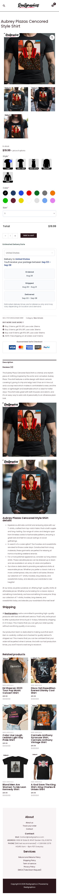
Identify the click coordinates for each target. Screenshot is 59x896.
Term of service (29, 863)
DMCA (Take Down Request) (29, 870)
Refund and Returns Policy (29, 857)
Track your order (29, 826)
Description (8, 362)
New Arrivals (38, 318)
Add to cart (28, 235)
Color (6, 187)
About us (29, 823)
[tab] (29, 362)
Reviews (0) (8, 367)
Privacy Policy (29, 867)
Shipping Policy (29, 860)
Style (6, 156)
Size (5, 207)
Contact (29, 829)
